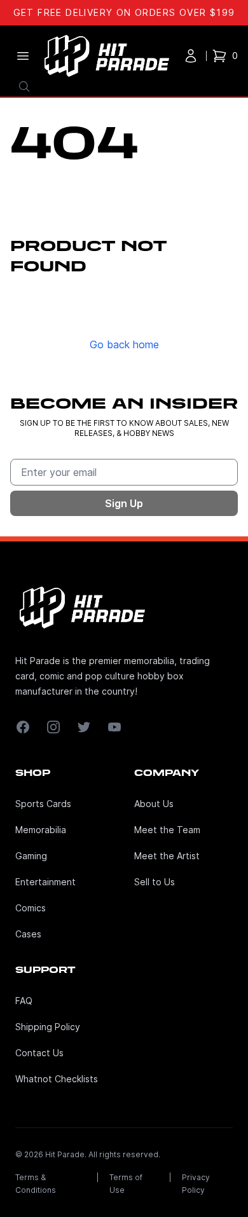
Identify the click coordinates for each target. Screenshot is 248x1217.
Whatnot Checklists (56, 1078)
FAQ (23, 1000)
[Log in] (190, 56)
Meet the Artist (167, 855)
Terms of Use (125, 1184)
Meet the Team (167, 829)
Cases (28, 933)
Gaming (31, 855)
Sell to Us (154, 881)
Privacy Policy (196, 1184)
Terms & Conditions (35, 1184)
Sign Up (124, 503)
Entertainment (45, 881)
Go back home (124, 344)
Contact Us (39, 1052)
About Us (154, 803)
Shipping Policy (47, 1026)
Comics (30, 907)
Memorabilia (40, 829)
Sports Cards (43, 803)
